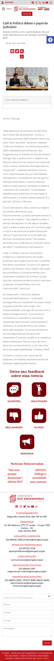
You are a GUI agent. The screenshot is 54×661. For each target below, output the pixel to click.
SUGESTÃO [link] (13, 401)
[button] (12, 51)
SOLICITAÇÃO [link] (39, 401)
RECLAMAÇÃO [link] (14, 427)
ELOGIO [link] (39, 427)
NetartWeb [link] (42, 658)
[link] (50, 40)
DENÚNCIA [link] (27, 453)
